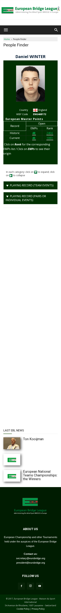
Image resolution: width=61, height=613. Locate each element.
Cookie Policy (23, 608)
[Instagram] (30, 586)
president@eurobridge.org (30, 562)
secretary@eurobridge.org (30, 558)
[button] (5, 30)
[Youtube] (39, 586)
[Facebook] (21, 586)
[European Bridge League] (30, 10)
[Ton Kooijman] (18, 443)
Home (7, 39)
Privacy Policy (38, 608)
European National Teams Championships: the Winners (40, 475)
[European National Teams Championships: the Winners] (18, 476)
